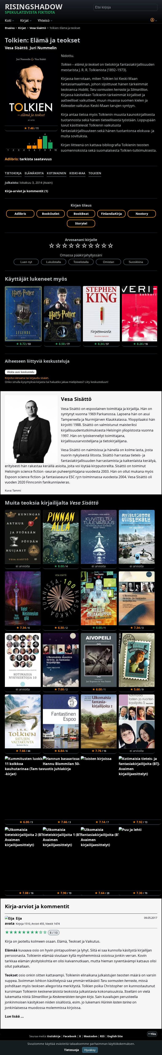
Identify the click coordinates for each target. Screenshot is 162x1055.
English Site (115, 1036)
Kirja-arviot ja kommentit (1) (26, 191)
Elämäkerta (34, 173)
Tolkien (95, 173)
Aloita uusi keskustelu (20, 372)
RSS (102, 1036)
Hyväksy (90, 1050)
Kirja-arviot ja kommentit (37, 906)
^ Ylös (152, 1034)
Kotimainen (56, 173)
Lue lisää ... (14, 1016)
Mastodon (90, 1036)
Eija (19, 918)
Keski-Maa (77, 173)
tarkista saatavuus (36, 159)
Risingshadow (33, 8)
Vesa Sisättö (16, 47)
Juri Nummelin (43, 47)
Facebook (69, 1036)
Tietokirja (13, 173)
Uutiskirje (54, 1036)
